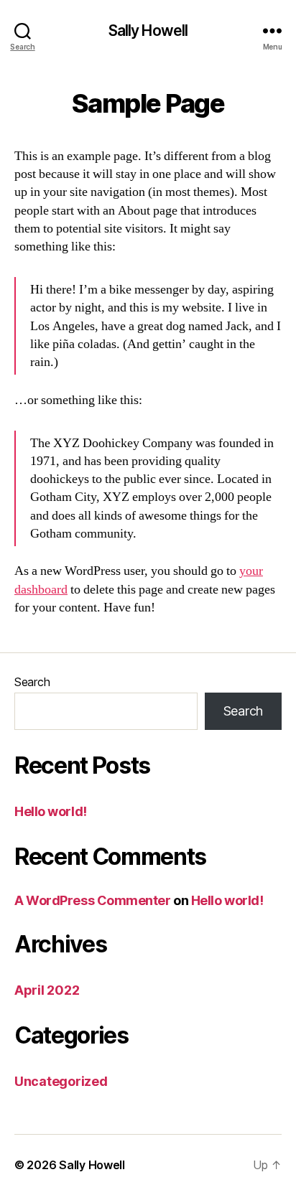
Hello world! (50, 811)
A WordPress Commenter (92, 900)
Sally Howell (148, 30)
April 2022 (46, 990)
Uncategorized (61, 1081)
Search (32, 682)
